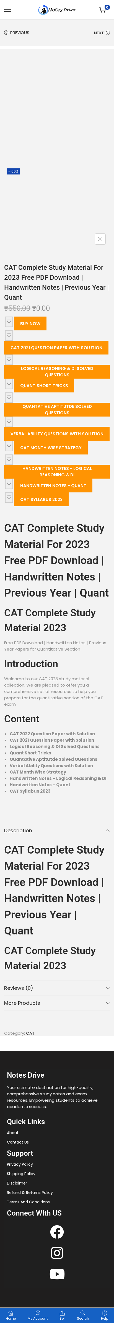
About (13, 1133)
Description (18, 830)
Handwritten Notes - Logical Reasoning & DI (57, 472)
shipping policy (21, 1173)
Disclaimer (17, 1183)
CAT (30, 1033)
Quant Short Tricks (44, 386)
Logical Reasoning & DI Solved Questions (57, 372)
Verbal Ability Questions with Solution (57, 434)
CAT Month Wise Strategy (51, 448)
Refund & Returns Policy (30, 1192)
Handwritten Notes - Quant (53, 486)
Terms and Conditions (28, 1202)
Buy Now (30, 324)
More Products (22, 1003)
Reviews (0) (18, 988)
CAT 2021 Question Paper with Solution (56, 348)
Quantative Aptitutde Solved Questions (57, 410)
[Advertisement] (57, 106)
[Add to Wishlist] (9, 322)
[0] (102, 9)
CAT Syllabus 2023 (41, 499)
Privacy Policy (20, 1164)
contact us (18, 1142)
